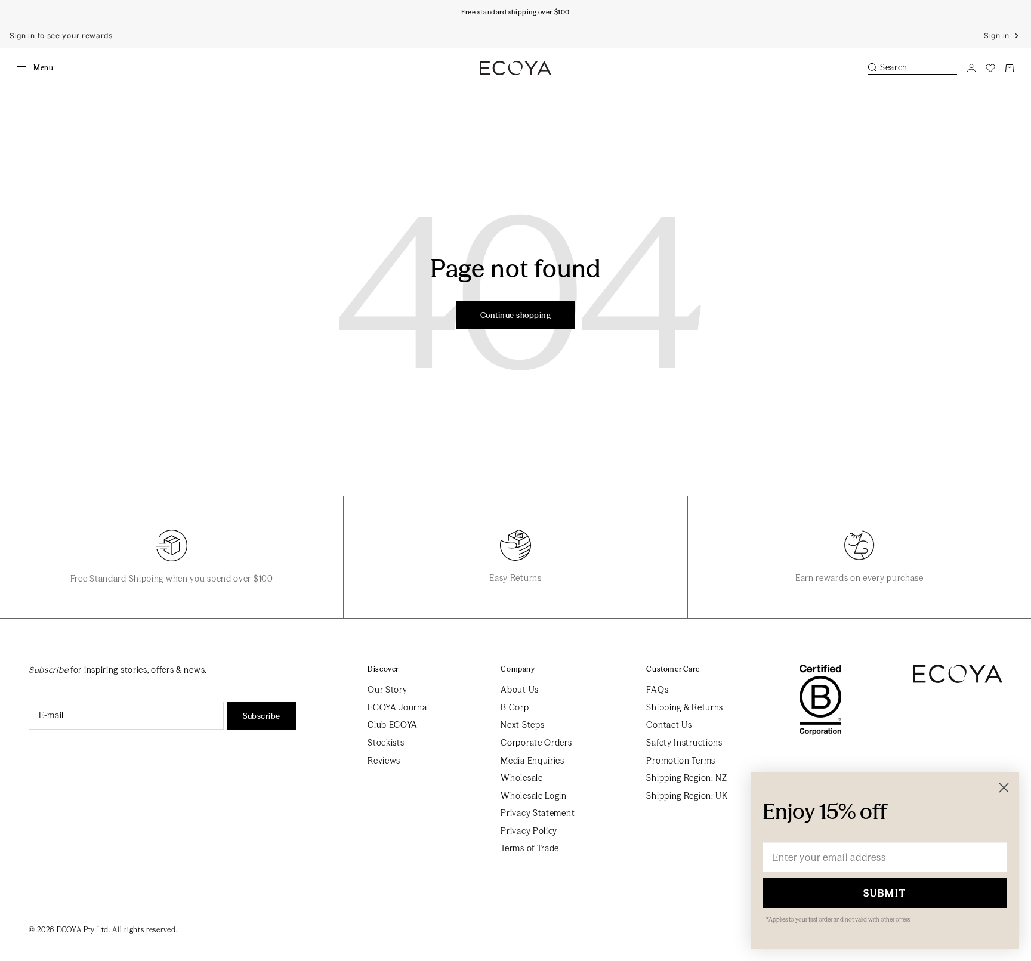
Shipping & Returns (684, 707)
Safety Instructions (684, 742)
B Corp (515, 707)
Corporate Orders (536, 742)
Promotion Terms (680, 760)
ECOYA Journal (398, 707)
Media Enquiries (532, 760)
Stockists (386, 742)
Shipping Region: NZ (686, 777)
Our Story (387, 689)
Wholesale (521, 777)
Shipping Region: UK (686, 795)
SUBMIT (884, 893)
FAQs (657, 689)
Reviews (384, 760)
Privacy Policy (529, 831)
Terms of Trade (530, 848)
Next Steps (522, 724)
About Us (520, 689)
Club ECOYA (393, 724)
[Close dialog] (1003, 787)
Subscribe (261, 716)
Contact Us (669, 724)
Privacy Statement (538, 813)
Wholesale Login (534, 795)
